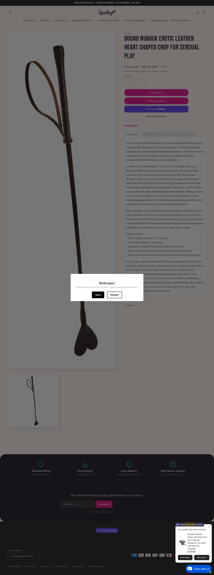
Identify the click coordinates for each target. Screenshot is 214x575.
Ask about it (202, 557)
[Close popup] (209, 527)
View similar (185, 557)
